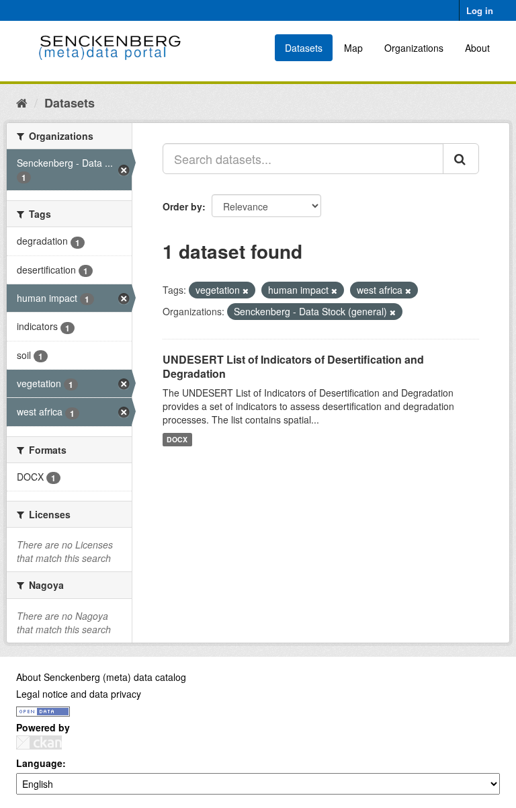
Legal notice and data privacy (78, 693)
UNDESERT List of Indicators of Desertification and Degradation (293, 366)
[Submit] (461, 158)
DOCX (177, 439)
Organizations (413, 47)
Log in (479, 10)
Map (353, 47)
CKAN (39, 742)
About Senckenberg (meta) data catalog (101, 677)
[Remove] (246, 290)
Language (39, 763)
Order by (182, 206)
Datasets (303, 47)
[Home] (22, 102)
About (477, 47)
